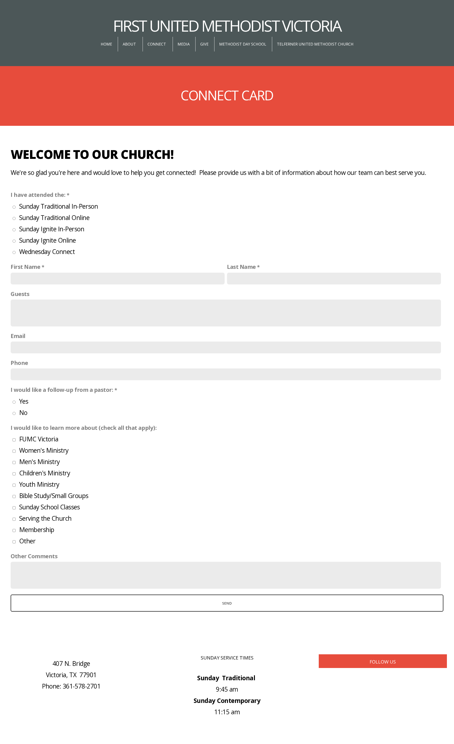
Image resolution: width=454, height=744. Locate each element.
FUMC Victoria (38, 439)
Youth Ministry (39, 484)
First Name (25, 267)
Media (184, 44)
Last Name (241, 267)
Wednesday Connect (47, 251)
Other (27, 541)
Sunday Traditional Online (54, 217)
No (23, 412)
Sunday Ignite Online (47, 240)
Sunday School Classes (49, 507)
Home (106, 44)
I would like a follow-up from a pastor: (62, 389)
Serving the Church (45, 518)
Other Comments (34, 556)
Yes (23, 401)
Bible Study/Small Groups (53, 495)
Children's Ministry (44, 473)
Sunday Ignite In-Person (51, 229)
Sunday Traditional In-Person (58, 206)
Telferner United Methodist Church (315, 44)
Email (18, 336)
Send (227, 603)
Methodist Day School (242, 44)
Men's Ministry (39, 461)
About (130, 44)
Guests (20, 294)
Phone (19, 363)
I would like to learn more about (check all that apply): (84, 427)
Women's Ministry (44, 450)
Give (204, 44)
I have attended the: (38, 195)
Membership (36, 529)
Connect (157, 44)
